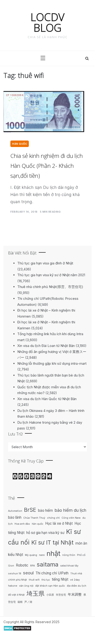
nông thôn (68, 555)
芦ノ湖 (28, 601)
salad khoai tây (69, 565)
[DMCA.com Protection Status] (17, 628)
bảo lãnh (14, 517)
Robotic (22, 565)
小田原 (50, 594)
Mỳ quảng (31, 555)
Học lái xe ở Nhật (59, 523)
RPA (32, 565)
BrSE (30, 510)
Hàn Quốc (19, 143)
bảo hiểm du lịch (70, 510)
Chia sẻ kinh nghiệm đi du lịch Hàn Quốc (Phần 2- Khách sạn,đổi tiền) (46, 165)
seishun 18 (14, 573)
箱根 (20, 601)
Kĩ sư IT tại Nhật (52, 542)
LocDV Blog (47, 22)
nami (42, 555)
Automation (15, 510)
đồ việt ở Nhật (16, 594)
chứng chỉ (53, 517)
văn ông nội (26, 585)
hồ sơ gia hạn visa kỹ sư (45, 532)
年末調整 (75, 594)
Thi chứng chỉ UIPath (52, 573)
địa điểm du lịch (76, 585)
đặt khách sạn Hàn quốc (50, 585)
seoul (28, 572)
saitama (47, 564)
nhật (53, 553)
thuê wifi (34, 579)
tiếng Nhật (60, 579)
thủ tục (46, 579)
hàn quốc (37, 523)
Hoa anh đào (22, 523)
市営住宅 (61, 594)
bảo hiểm (45, 510)
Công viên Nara (71, 517)
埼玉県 (36, 593)
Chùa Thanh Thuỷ (34, 517)
